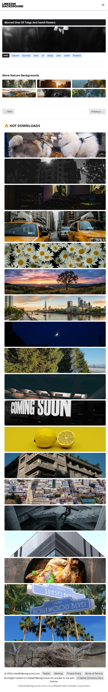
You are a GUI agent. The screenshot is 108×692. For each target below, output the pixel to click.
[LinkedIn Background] (12, 5)
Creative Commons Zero (90, 678)
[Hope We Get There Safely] (89, 93)
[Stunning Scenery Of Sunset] (54, 84)
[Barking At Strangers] (19, 93)
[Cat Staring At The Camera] (54, 93)
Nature (15, 55)
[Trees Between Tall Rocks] (89, 84)
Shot (36, 55)
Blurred (26, 55)
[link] (54, 39)
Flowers (77, 55)
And (59, 55)
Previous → (97, 111)
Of (43, 55)
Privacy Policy (74, 673)
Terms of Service (94, 673)
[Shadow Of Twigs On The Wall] (19, 84)
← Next (8, 111)
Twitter (47, 673)
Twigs (50, 55)
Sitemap (58, 673)
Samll (67, 55)
